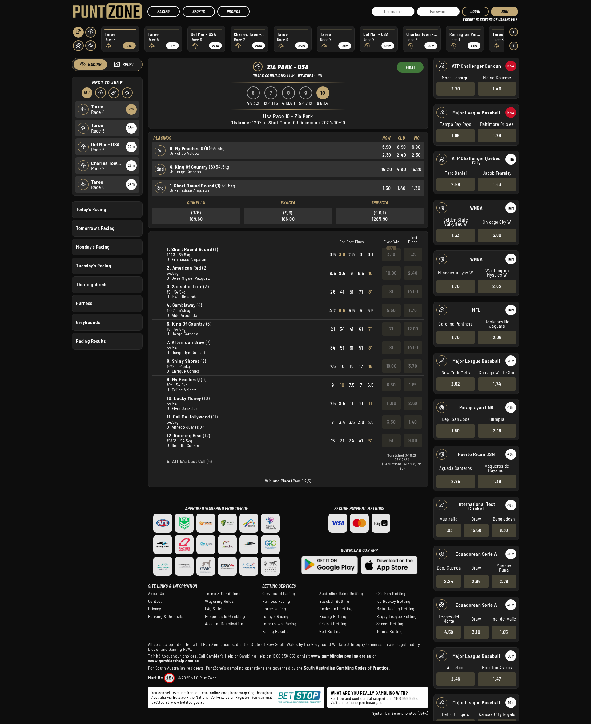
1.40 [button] (497, 88)
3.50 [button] (391, 422)
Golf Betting (330, 631)
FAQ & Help (215, 608)
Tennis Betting (389, 631)
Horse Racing (274, 608)
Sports (198, 11)
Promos (233, 11)
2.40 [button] (412, 273)
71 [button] (391, 328)
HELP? (467, 18)
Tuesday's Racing (93, 265)
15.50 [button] (476, 530)
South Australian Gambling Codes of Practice (346, 667)
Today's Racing (91, 209)
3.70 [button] (412, 366)
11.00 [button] (391, 403)
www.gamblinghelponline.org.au (341, 655)
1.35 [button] (413, 254)
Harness (84, 303)
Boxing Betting (332, 616)
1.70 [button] (456, 286)
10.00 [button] (391, 273)
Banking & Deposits (165, 616)
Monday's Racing (93, 247)
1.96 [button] (456, 135)
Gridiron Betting (391, 593)
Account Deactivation (224, 623)
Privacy (154, 608)
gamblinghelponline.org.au (361, 702)
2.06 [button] (497, 337)
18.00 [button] (391, 366)
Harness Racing (276, 601)
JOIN (505, 11)
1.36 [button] (497, 481)
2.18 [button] (497, 430)
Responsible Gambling (225, 616)
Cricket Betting (333, 623)
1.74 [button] (497, 383)
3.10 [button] (476, 632)
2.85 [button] (455, 481)
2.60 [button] (412, 403)
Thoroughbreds (92, 284)
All (87, 92)
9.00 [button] (412, 440)
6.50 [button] (391, 384)
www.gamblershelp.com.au (173, 660)
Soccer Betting (390, 623)
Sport (128, 64)
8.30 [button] (504, 530)
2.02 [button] (496, 286)
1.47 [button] (497, 679)
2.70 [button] (455, 88)
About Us (156, 593)
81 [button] (391, 291)
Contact (155, 601)
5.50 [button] (391, 310)
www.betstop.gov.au (187, 702)
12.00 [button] (413, 328)
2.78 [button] (504, 581)
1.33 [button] (456, 235)
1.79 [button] (497, 135)
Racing (163, 11)
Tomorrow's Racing (95, 228)
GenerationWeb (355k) (410, 713)
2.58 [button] (455, 184)
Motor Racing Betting (395, 608)
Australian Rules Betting (341, 593)
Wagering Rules (219, 601)
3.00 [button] (497, 235)
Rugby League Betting (396, 616)
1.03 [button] (449, 530)
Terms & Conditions (222, 593)
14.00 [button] (413, 291)
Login (475, 11)
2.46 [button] (455, 679)
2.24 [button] (448, 581)
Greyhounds (88, 322)
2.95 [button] (476, 581)
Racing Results (91, 341)
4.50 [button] (448, 632)
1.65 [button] (504, 632)
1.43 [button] (497, 184)
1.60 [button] (456, 430)
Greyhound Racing (278, 593)
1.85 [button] (413, 384)
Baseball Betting (334, 601)
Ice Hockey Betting (393, 601)
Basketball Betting (335, 608)
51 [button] (391, 440)
